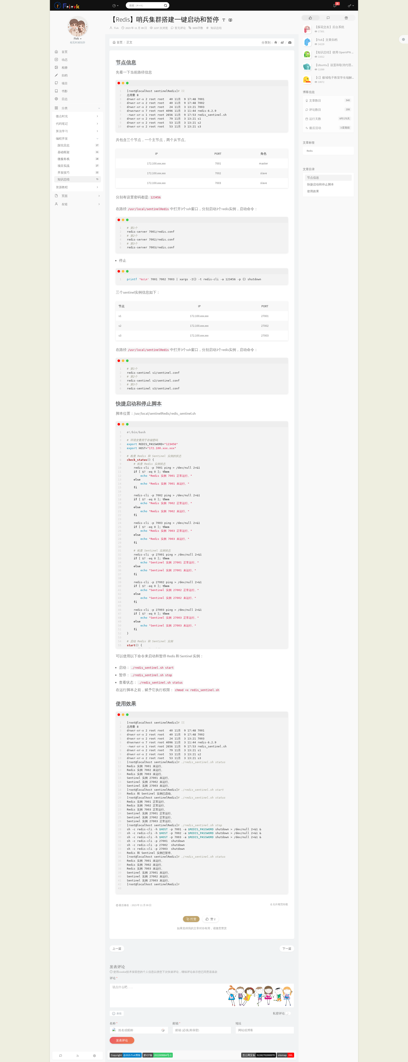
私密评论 (279, 1013)
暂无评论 (180, 28)
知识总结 (78, 179)
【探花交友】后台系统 (329, 27)
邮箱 (176, 1023)
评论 (114, 978)
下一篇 (286, 948)
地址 (238, 1023)
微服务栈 (78, 159)
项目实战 (78, 166)
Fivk (116, 28)
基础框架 (78, 152)
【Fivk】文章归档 (325, 40)
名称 (114, 1023)
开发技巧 (78, 172)
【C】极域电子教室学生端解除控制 (337, 77)
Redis (310, 150)
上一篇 (116, 948)
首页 (120, 42)
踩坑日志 (78, 145)
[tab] (310, 18)
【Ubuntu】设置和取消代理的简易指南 (340, 65)
